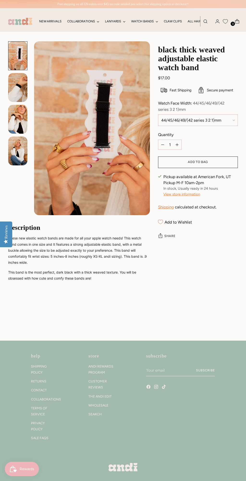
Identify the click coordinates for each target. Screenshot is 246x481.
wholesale (98, 405)
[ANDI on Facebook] (149, 387)
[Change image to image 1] (17, 55)
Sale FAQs (40, 438)
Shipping (166, 207)
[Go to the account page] (215, 21)
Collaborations (46, 399)
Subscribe (205, 370)
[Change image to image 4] (17, 151)
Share (169, 236)
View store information (181, 194)
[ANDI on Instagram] (157, 387)
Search (95, 414)
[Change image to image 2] (17, 87)
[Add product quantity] (162, 145)
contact (39, 390)
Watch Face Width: (191, 106)
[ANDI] (20, 21)
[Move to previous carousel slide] (223, 324)
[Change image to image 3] (17, 119)
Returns (38, 381)
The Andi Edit (100, 396)
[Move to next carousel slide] (234, 324)
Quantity (166, 134)
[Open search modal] (205, 21)
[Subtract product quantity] (177, 145)
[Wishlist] (225, 21)
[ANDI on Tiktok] (164, 387)
